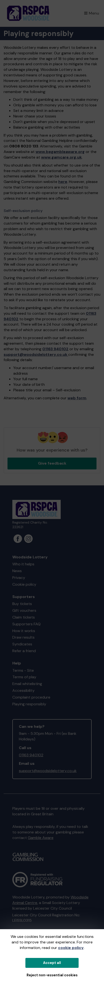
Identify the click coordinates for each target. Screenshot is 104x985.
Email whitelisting (27, 683)
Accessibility (23, 690)
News (17, 570)
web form (76, 398)
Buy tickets (22, 603)
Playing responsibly (29, 704)
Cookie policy (24, 584)
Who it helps (23, 564)
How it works (23, 630)
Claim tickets (23, 617)
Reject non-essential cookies (52, 975)
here (62, 181)
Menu (94, 13)
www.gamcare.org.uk (61, 157)
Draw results (23, 637)
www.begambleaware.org (60, 151)
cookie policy (71, 947)
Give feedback (52, 463)
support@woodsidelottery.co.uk (35, 354)
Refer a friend (24, 650)
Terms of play (24, 676)
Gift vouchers (24, 610)
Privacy (18, 577)
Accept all (52, 963)
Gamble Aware (40, 837)
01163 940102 (55, 348)
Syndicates (22, 644)
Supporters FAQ (26, 624)
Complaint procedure (31, 697)
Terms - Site (23, 670)
